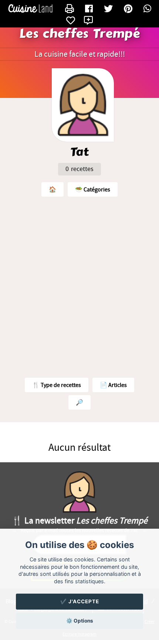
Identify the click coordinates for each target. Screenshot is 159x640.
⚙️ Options (79, 621)
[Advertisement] (79, 285)
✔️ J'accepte (79, 601)
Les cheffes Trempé (79, 34)
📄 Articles (113, 385)
